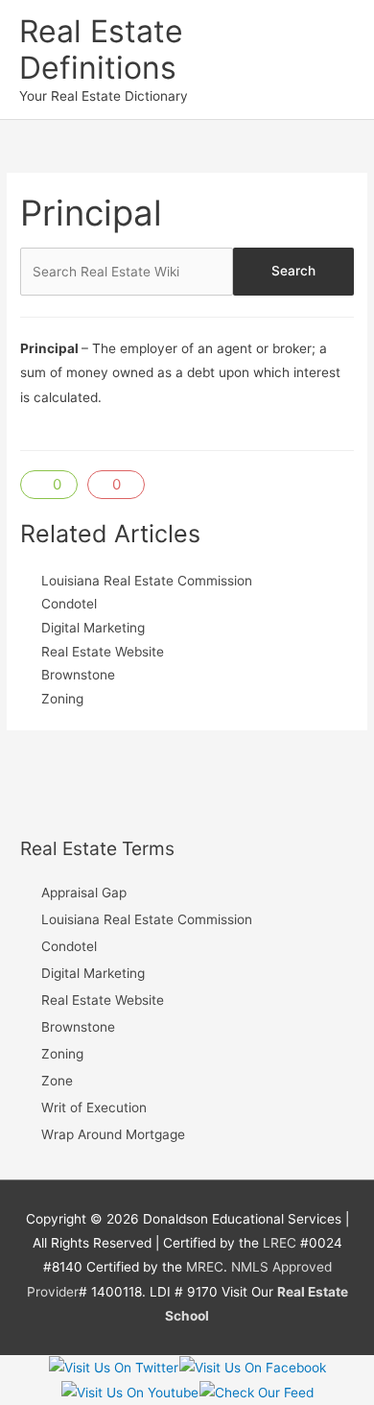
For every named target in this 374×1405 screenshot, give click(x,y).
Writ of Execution (94, 1107)
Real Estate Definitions (101, 49)
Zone (57, 1080)
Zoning (62, 698)
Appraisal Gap (84, 892)
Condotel (69, 603)
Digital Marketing (93, 627)
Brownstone (78, 674)
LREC (279, 1242)
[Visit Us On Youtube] (129, 1391)
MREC (204, 1266)
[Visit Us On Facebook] (252, 1366)
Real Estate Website (102, 651)
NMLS (250, 1266)
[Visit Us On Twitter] (113, 1366)
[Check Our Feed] (256, 1391)
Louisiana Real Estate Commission (146, 580)
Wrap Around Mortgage (113, 1134)
